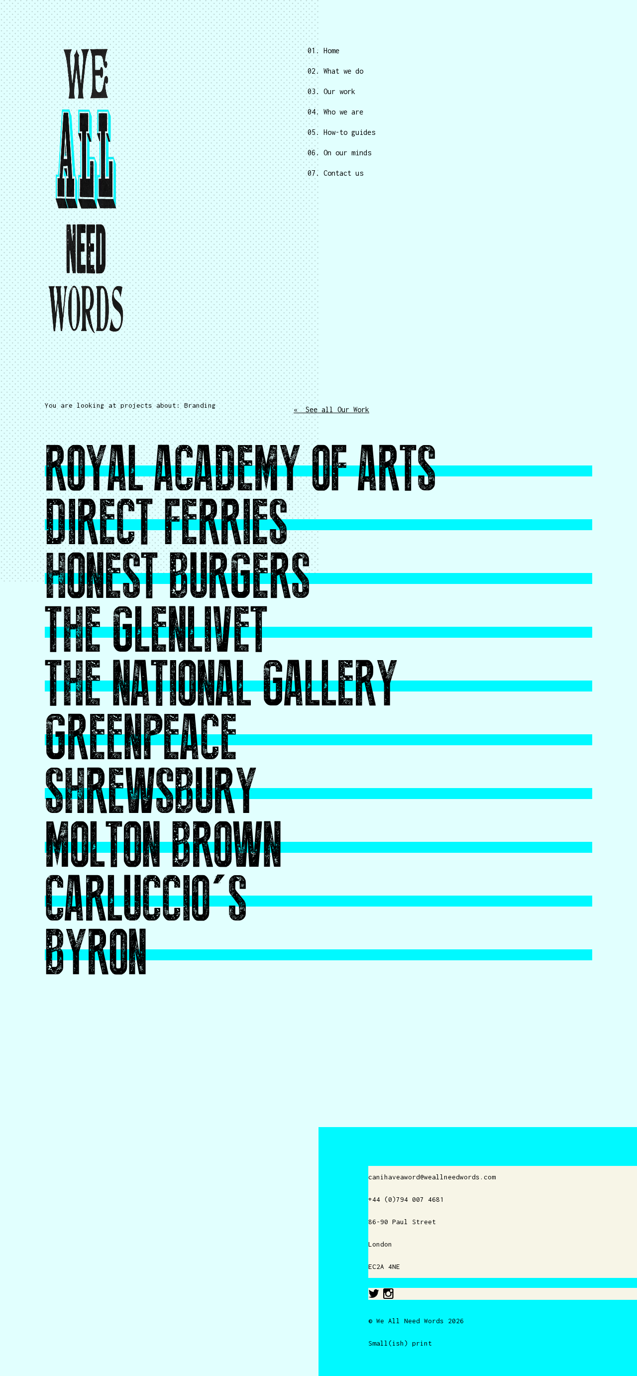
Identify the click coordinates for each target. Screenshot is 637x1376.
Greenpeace (141, 739)
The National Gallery (221, 685)
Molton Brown (163, 846)
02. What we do (335, 71)
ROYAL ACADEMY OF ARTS (240, 470)
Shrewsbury (151, 793)
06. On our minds (339, 152)
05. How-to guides (341, 132)
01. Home (323, 50)
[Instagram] (388, 1293)
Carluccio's (146, 900)
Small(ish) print (400, 1343)
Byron (96, 954)
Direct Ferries (166, 524)
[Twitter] (373, 1293)
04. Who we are (335, 112)
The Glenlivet (156, 631)
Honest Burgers (177, 578)
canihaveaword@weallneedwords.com (432, 1177)
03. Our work (331, 91)
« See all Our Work (331, 409)
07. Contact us (335, 173)
